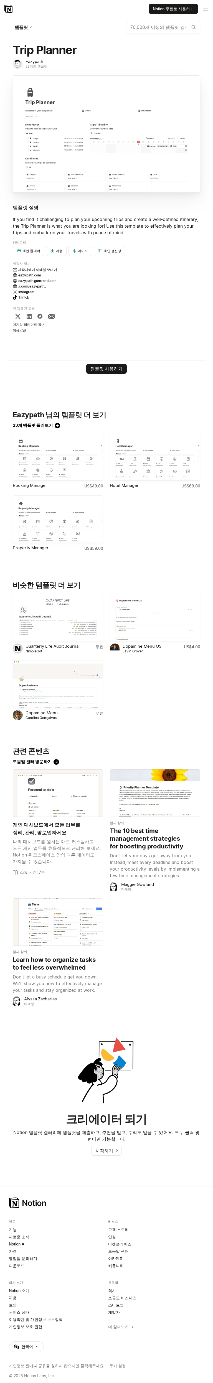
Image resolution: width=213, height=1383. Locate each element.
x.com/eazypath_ (32, 286)
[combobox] (163, 27)
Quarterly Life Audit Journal (53, 646)
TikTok (23, 297)
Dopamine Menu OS (142, 646)
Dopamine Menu (42, 712)
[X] (18, 316)
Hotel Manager (124, 485)
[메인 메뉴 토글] (205, 9)
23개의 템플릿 (36, 66)
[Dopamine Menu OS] (155, 617)
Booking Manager (30, 485)
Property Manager (31, 547)
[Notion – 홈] (9, 9)
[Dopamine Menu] (58, 684)
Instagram (26, 292)
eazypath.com (29, 275)
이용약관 (19, 330)
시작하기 (106, 1150)
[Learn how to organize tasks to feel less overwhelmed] (58, 922)
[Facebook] (40, 316)
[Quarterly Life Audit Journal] (58, 617)
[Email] (51, 316)
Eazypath (34, 61)
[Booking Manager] (58, 457)
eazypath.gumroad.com (37, 281)
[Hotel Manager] (155, 457)
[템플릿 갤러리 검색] (193, 27)
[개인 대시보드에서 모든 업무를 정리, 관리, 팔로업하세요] (58, 793)
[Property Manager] (58, 519)
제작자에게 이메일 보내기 (37, 270)
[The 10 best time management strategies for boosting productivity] (155, 793)
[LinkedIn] (29, 316)
